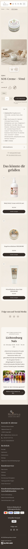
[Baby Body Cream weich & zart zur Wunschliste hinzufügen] (4, 178)
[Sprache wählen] (10, 3)
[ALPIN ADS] (14, 543)
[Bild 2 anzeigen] (16, 69)
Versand (3, 472)
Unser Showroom (6, 483)
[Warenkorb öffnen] (21, 4)
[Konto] (13, 4)
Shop (8, 9)
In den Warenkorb (20, 98)
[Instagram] (14, 530)
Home (2, 9)
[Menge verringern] (3, 98)
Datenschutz (4, 455)
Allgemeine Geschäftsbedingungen (10, 460)
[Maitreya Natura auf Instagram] (10, 316)
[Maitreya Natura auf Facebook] (14, 316)
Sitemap (3, 458)
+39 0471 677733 (8, 438)
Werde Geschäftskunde (7, 497)
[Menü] (24, 3)
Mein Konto (4, 469)
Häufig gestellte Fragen (7, 481)
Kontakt (3, 449)
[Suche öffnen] (15, 4)
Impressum (4, 452)
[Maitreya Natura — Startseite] (5, 3)
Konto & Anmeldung (6, 494)
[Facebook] (11, 530)
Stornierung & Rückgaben (8, 478)
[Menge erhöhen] (11, 98)
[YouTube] (17, 530)
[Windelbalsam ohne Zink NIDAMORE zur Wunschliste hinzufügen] (4, 264)
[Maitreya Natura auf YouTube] (18, 316)
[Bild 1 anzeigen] (12, 69)
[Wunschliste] (18, 4)
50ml (4, 93)
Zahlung (3, 475)
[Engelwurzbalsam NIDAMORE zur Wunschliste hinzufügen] (4, 221)
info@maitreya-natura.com (10, 435)
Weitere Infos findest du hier (14, 392)
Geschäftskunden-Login (7, 500)
